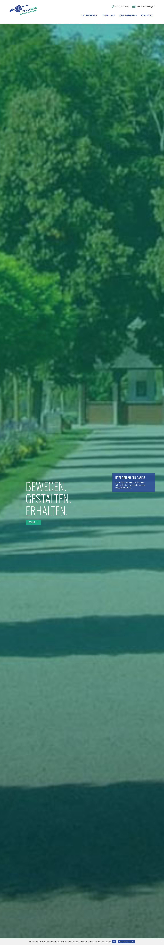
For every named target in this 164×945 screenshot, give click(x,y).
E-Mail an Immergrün (146, 6)
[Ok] (161, 942)
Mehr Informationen (126, 942)
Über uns (31, 522)
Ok (114, 942)
